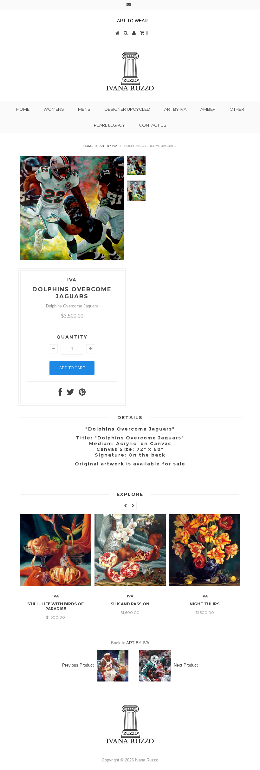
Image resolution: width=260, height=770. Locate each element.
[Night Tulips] (204, 584)
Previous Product (78, 665)
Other (237, 109)
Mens (84, 109)
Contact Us (152, 125)
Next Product (186, 665)
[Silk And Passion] (130, 584)
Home (22, 109)
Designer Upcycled (127, 109)
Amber (208, 109)
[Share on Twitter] (70, 393)
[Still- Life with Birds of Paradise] (55, 584)
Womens (53, 109)
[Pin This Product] (82, 393)
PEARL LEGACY (109, 125)
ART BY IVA (175, 109)
